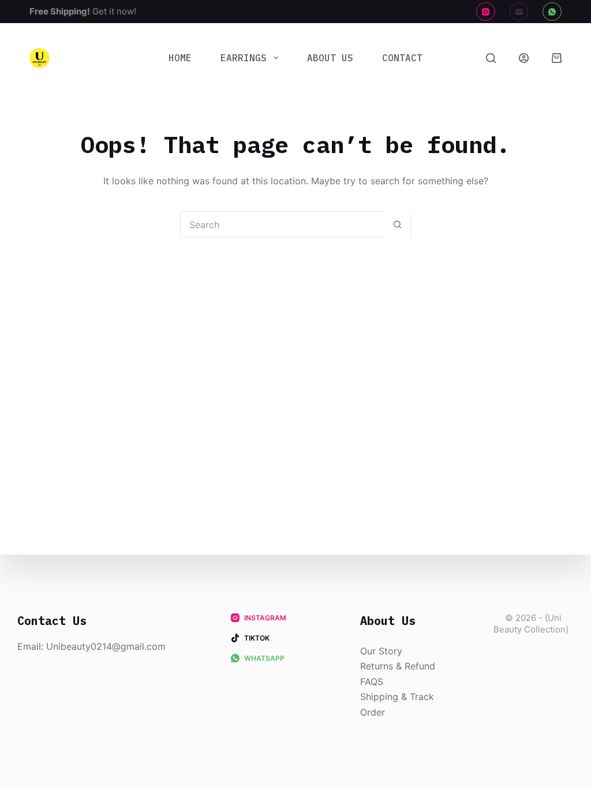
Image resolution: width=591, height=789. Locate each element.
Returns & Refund (397, 666)
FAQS (371, 681)
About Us (330, 58)
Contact (402, 58)
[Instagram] (485, 11)
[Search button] (397, 224)
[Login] (524, 58)
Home (180, 58)
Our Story (381, 651)
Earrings (243, 58)
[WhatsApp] (552, 11)
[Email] (519, 11)
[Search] (491, 58)
